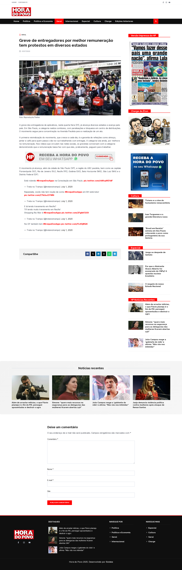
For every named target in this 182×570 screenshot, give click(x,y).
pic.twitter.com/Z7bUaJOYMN (39, 195)
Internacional (71, 21)
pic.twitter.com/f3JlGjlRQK (74, 224)
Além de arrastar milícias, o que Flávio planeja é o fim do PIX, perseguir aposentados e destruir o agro (157, 309)
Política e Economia (43, 21)
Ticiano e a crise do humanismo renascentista (157, 201)
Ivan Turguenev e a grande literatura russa (156, 215)
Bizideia (109, 562)
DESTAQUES (54, 522)
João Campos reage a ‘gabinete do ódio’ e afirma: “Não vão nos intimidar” (155, 343)
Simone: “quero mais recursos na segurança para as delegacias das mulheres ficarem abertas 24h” (157, 327)
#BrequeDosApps (45, 180)
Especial (86, 21)
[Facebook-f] (163, 2)
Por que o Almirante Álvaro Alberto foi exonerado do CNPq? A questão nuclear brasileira (156, 271)
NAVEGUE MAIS (153, 522)
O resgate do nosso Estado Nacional (154, 285)
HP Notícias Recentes (143, 299)
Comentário (52, 439)
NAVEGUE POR (116, 522)
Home (16, 21)
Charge (108, 21)
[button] (155, 21)
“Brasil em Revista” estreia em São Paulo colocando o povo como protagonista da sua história (156, 233)
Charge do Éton (139, 111)
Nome (50, 469)
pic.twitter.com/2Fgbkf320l (75, 212)
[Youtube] (169, 2)
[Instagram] (166, 2)
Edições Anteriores (124, 21)
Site (48, 491)
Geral (59, 21)
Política (26, 21)
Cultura (97, 21)
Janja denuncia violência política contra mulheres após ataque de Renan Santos (148, 405)
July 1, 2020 (67, 186)
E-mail (50, 480)
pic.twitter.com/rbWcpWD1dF (98, 180)
